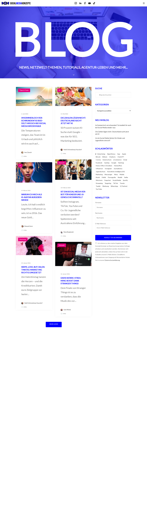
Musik (98, 177)
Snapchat (107, 180)
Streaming (99, 183)
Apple (124, 154)
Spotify (125, 180)
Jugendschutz (100, 171)
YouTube (99, 189)
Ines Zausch (28, 152)
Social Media (117, 180)
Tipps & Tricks (24, 90)
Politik (104, 177)
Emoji (125, 160)
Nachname (98, 213)
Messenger (108, 174)
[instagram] (77, 3)
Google (113, 163)
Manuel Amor (28, 226)
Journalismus (118, 168)
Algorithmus (111, 154)
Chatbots (112, 157)
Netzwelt (61, 163)
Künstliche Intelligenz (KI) (116, 171)
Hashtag (121, 163)
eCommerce (117, 160)
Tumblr (98, 186)
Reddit (120, 177)
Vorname (98, 202)
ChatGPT (121, 157)
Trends (122, 183)
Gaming (106, 163)
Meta (116, 174)
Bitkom (104, 157)
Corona (98, 160)
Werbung (105, 186)
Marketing (23, 239)
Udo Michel (67, 310)
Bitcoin (98, 157)
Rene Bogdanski (69, 232)
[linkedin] (82, 3)
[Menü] (143, 3)
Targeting (108, 183)
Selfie (126, 177)
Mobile (122, 174)
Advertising (101, 154)
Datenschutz (107, 160)
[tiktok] (95, 3)
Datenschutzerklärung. (112, 260)
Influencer (99, 168)
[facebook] (86, 3)
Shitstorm (99, 180)
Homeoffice (118, 166)
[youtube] (91, 3)
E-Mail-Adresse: (100, 223)
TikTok (115, 183)
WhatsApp (114, 186)
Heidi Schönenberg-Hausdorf (73, 149)
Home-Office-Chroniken (104, 166)
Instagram (108, 168)
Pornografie (112, 177)
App (118, 154)
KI (59, 90)
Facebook (99, 163)
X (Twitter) (123, 186)
